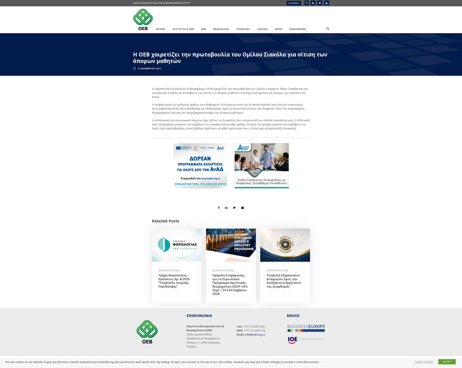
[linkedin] (313, 3)
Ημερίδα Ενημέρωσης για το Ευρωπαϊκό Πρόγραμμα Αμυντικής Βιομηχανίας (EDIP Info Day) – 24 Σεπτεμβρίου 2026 (230, 284)
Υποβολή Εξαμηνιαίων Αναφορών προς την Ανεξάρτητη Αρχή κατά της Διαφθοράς (284, 280)
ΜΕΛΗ (278, 29)
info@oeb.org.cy (255, 334)
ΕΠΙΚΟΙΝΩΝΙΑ (297, 29)
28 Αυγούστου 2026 (169, 270)
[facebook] (307, 3)
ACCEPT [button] (447, 361)
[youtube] (326, 3)
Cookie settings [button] (423, 361)
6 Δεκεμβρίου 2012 (149, 68)
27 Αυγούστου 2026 (277, 270)
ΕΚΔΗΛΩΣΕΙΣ (221, 29)
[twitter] (319, 3)
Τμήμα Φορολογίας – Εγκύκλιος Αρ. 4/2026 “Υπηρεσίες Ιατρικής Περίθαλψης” (174, 280)
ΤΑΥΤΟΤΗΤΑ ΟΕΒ (183, 29)
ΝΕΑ (203, 29)
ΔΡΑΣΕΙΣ (262, 29)
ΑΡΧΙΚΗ (160, 29)
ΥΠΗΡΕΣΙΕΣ (243, 29)
